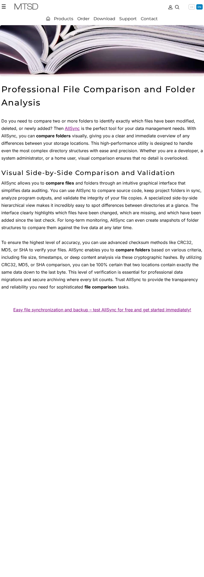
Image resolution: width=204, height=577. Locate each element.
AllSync (72, 128)
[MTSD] (26, 7)
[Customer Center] (170, 6)
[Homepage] (48, 19)
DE (192, 6)
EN (199, 6)
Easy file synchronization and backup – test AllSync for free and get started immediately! (102, 309)
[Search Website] (177, 6)
